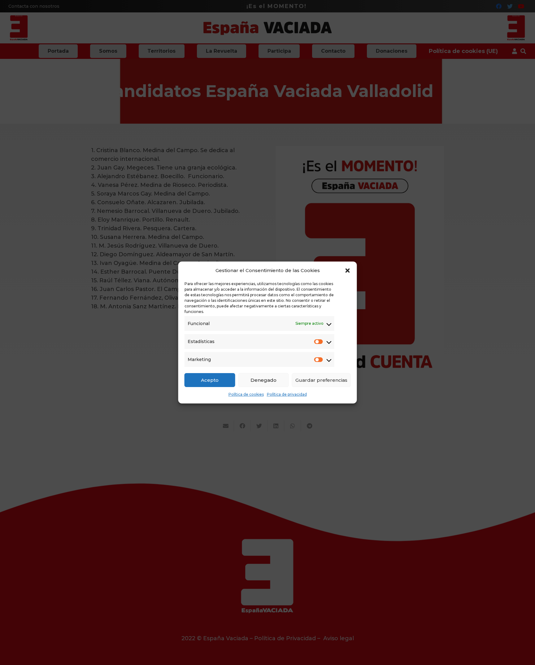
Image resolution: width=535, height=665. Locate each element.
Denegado (263, 380)
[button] (348, 270)
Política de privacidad (287, 394)
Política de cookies (246, 394)
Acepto (210, 380)
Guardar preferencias (321, 380)
